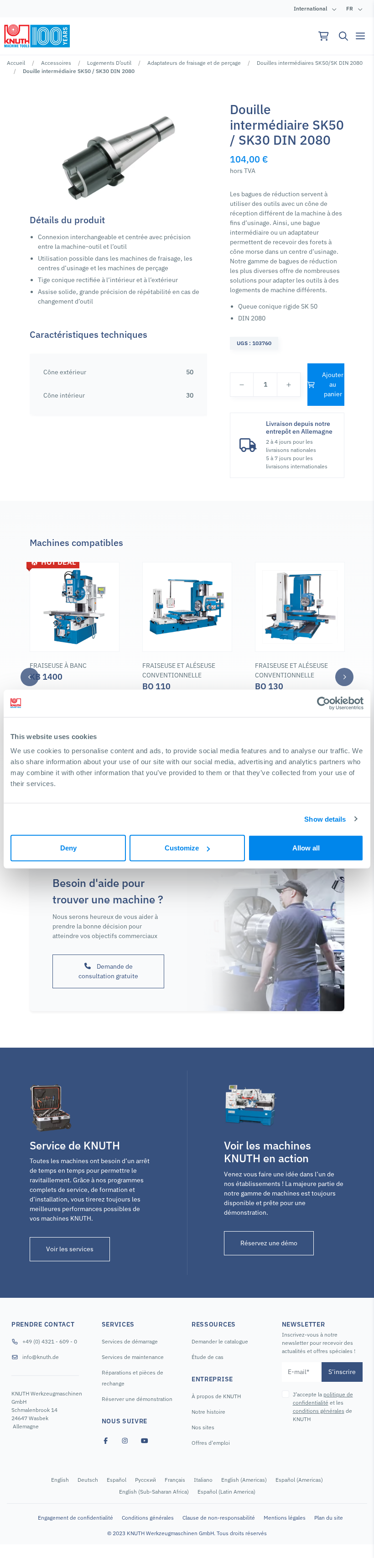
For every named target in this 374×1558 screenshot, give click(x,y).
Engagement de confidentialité (75, 1517)
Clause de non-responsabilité (218, 1517)
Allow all (306, 848)
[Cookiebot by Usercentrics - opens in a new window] (324, 703)
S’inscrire (342, 1372)
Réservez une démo (268, 1243)
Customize (182, 848)
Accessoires (56, 62)
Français (175, 1479)
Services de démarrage (130, 1341)
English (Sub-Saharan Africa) (154, 1491)
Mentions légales (285, 1517)
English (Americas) (244, 1479)
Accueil (16, 62)
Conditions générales (148, 1517)
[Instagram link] (125, 1440)
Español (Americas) (299, 1479)
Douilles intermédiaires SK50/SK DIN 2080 (310, 62)
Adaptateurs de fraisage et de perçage (194, 62)
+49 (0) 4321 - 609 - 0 (49, 1341)
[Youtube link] (144, 1440)
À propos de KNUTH (216, 1396)
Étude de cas (207, 1356)
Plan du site (328, 1517)
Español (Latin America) (226, 1491)
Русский (145, 1479)
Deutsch (88, 1479)
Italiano (203, 1479)
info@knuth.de (40, 1356)
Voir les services (70, 1249)
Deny (68, 848)
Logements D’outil (109, 62)
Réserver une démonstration (137, 1398)
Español (116, 1479)
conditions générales (318, 1410)
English (60, 1479)
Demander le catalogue (220, 1341)
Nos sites (203, 1427)
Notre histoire (208, 1411)
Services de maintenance (133, 1356)
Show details (325, 819)
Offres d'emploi (211, 1442)
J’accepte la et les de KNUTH (323, 1406)
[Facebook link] (105, 1440)
